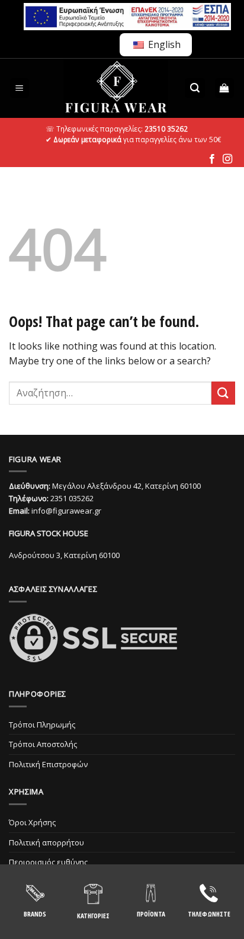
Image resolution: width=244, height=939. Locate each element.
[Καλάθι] (225, 88)
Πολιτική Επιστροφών (48, 764)
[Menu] (20, 88)
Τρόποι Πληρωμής (42, 724)
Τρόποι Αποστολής (43, 744)
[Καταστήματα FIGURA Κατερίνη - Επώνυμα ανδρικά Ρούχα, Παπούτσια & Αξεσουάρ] (115, 88)
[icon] (212, 159)
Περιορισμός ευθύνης (48, 862)
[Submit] (223, 393)
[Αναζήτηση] (195, 88)
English (163, 44)
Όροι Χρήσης (32, 822)
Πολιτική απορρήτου (46, 842)
